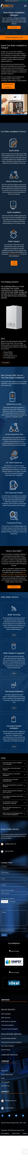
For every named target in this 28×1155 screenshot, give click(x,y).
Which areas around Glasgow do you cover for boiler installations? (13, 813)
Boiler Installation (6, 1014)
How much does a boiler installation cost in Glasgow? (12, 763)
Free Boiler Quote (8, 84)
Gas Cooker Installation (7, 1046)
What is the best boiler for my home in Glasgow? (13, 785)
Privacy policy (16, 1133)
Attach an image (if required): (7, 898)
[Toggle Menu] (25, 6)
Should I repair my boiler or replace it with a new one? (13, 791)
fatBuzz (7, 1133)
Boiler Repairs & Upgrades (8, 1021)
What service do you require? (9, 890)
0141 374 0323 (23, 1)
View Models (5, 362)
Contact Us (8, 87)
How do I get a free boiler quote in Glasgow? (12, 769)
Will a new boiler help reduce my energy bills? (12, 808)
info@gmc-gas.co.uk (10, 844)
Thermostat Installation (7, 1025)
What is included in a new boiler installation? (11, 774)
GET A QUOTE (5, 1082)
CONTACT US (5, 1086)
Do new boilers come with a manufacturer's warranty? (10, 802)
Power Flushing (5, 1049)
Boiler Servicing (5, 1017)
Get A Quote (14, 27)
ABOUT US (4, 1070)
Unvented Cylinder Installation (9, 1029)
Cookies (24, 1133)
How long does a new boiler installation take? (10, 780)
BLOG (3, 1078)
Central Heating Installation (8, 1038)
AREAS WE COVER (7, 1074)
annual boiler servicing (14, 254)
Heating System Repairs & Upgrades (11, 1042)
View (14, 635)
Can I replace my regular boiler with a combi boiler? (13, 797)
